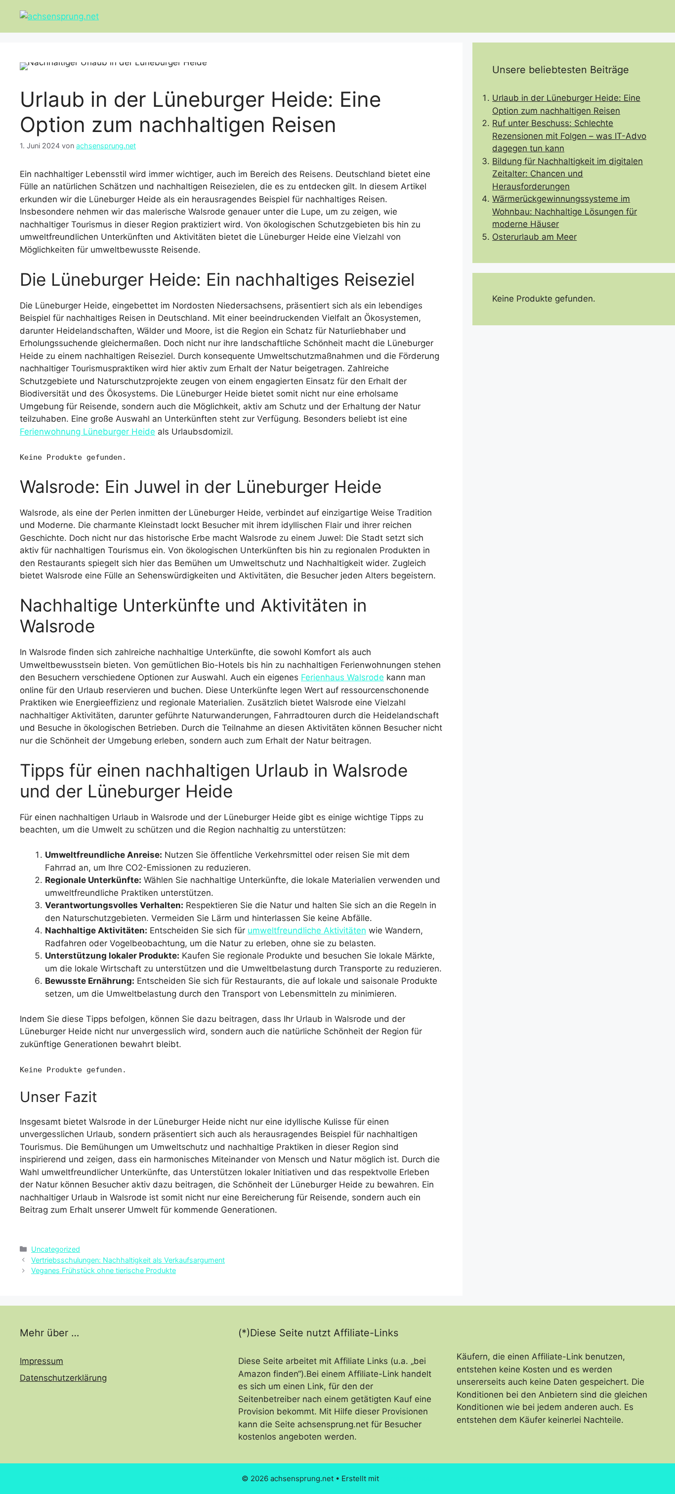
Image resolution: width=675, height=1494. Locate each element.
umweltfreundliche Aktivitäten (307, 930)
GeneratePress (407, 1478)
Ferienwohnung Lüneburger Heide (87, 432)
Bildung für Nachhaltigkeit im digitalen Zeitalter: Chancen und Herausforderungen (567, 173)
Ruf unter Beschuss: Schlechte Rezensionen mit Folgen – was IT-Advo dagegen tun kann (569, 135)
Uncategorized (55, 1249)
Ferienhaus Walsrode (342, 677)
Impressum (41, 1361)
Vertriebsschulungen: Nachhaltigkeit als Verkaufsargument (128, 1260)
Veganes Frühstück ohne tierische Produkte (103, 1270)
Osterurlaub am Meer (534, 237)
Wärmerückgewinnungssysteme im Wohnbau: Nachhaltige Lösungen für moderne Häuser (564, 211)
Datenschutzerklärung (63, 1378)
